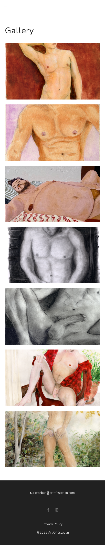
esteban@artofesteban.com (55, 493)
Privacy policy (52, 524)
